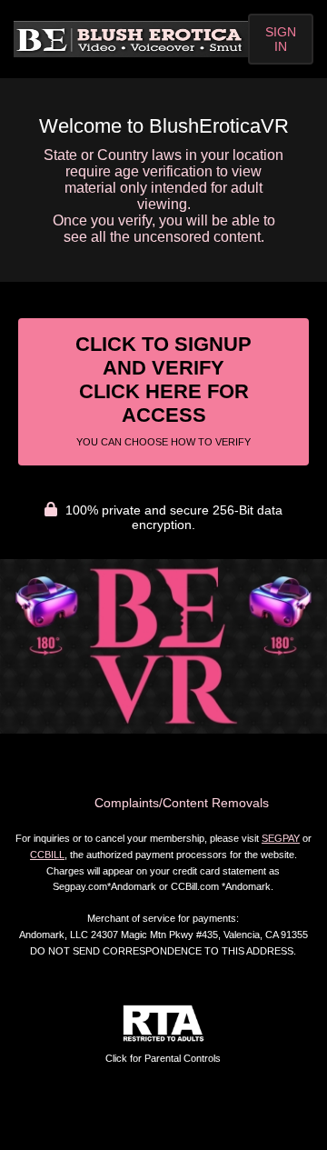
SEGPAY (281, 838)
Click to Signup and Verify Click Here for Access (163, 390)
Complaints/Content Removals (181, 802)
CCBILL (47, 854)
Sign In (280, 39)
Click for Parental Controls (163, 1058)
